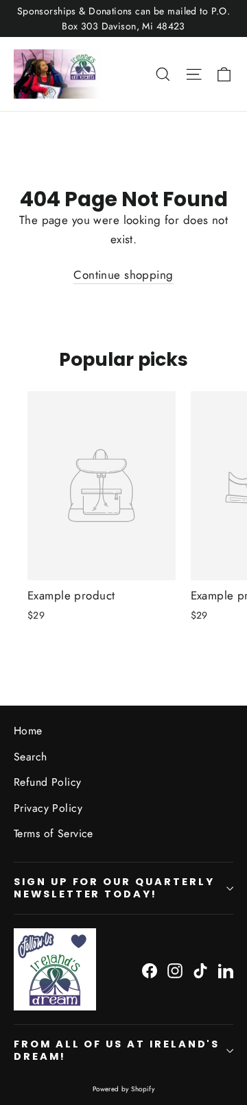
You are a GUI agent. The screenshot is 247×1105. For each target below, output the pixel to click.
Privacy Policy (48, 808)
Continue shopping (123, 274)
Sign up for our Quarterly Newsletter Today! (114, 888)
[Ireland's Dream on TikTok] (200, 969)
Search (30, 757)
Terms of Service (53, 833)
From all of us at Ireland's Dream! (117, 1050)
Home (28, 730)
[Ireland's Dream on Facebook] (149, 969)
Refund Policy (48, 782)
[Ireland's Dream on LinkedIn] (225, 969)
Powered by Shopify (124, 1089)
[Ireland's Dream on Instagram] (175, 969)
